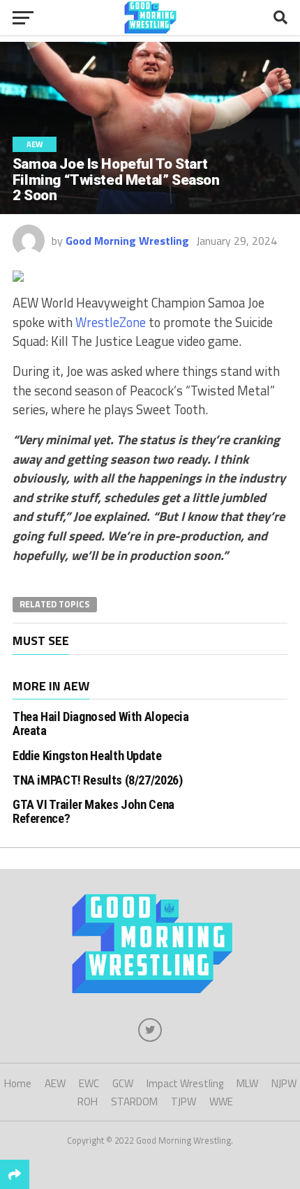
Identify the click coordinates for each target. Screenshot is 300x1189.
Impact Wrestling (185, 1083)
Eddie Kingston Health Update (87, 755)
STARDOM (134, 1101)
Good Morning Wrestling (127, 240)
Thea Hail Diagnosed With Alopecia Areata (101, 723)
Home (17, 1083)
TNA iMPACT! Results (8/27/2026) (98, 780)
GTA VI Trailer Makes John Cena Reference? (93, 811)
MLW (247, 1083)
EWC (89, 1083)
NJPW (284, 1083)
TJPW (183, 1101)
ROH (87, 1101)
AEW (55, 1083)
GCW (122, 1083)
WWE (221, 1101)
